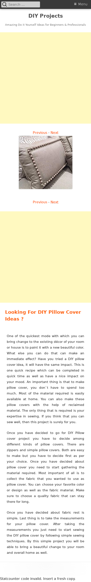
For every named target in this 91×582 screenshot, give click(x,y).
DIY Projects (45, 16)
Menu (82, 4)
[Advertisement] (45, 78)
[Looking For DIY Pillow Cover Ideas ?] (45, 162)
